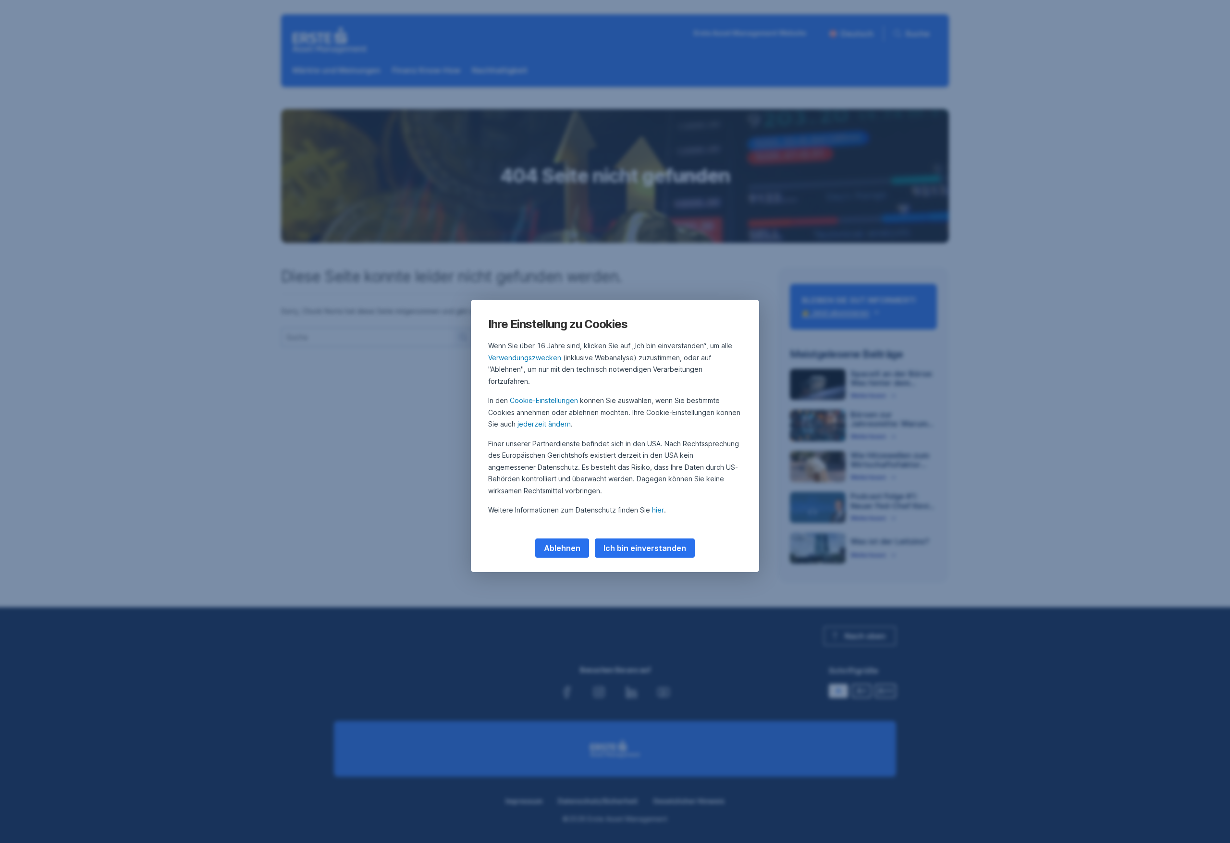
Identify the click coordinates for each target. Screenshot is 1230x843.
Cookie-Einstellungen (544, 400)
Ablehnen (562, 548)
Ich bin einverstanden (644, 548)
